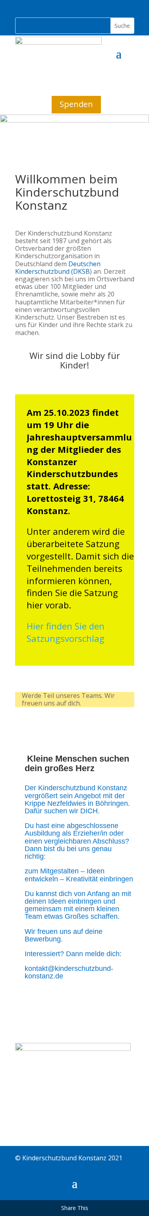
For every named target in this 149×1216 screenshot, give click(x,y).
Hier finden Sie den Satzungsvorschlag (65, 632)
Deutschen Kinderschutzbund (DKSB (58, 267)
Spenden (76, 104)
